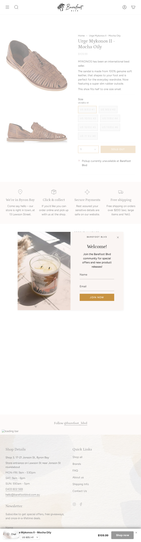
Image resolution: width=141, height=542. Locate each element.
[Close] (118, 237)
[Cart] (133, 7)
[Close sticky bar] (136, 532)
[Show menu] (7, 7)
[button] (16, 7)
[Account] (124, 7)
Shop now (122, 535)
